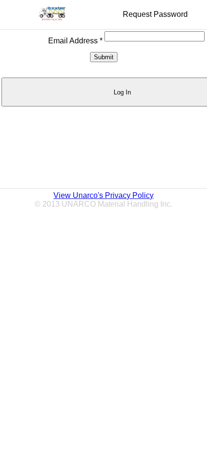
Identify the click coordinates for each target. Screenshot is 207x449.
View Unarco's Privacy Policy (103, 195)
